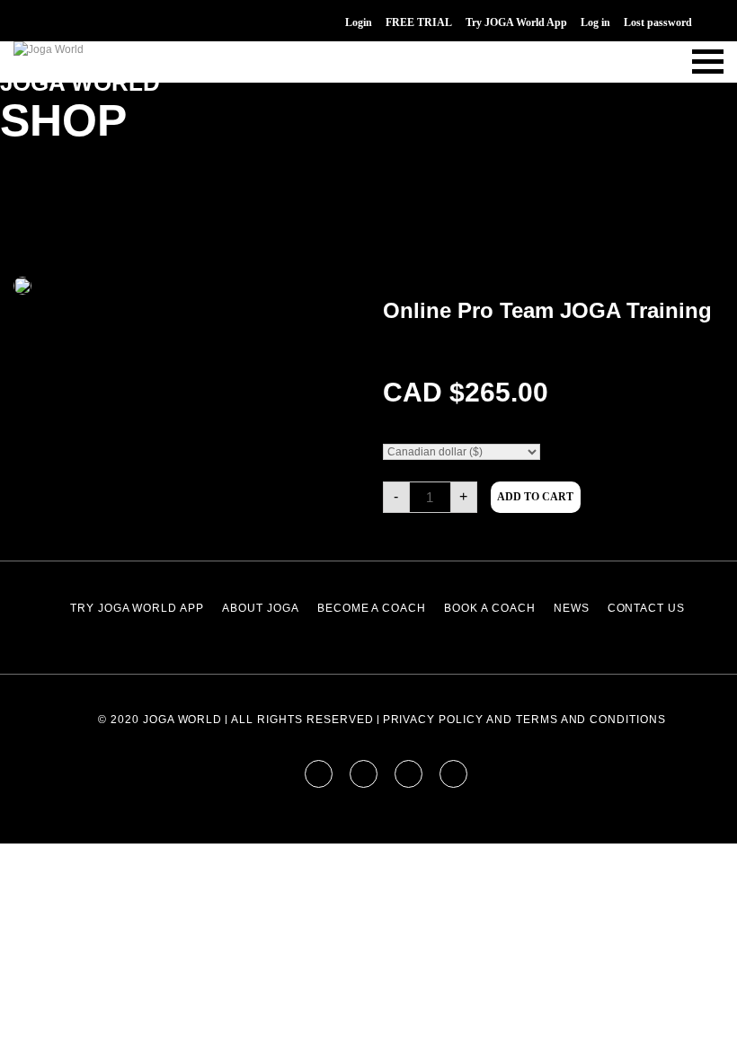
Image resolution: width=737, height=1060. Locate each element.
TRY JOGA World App (137, 608)
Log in (595, 22)
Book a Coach (490, 608)
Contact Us (647, 608)
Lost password (658, 22)
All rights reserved (302, 719)
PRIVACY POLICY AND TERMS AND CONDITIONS (524, 719)
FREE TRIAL (419, 22)
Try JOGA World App (516, 22)
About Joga (260, 608)
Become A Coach (371, 608)
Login (358, 22)
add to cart (535, 496)
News (572, 608)
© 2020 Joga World (160, 719)
